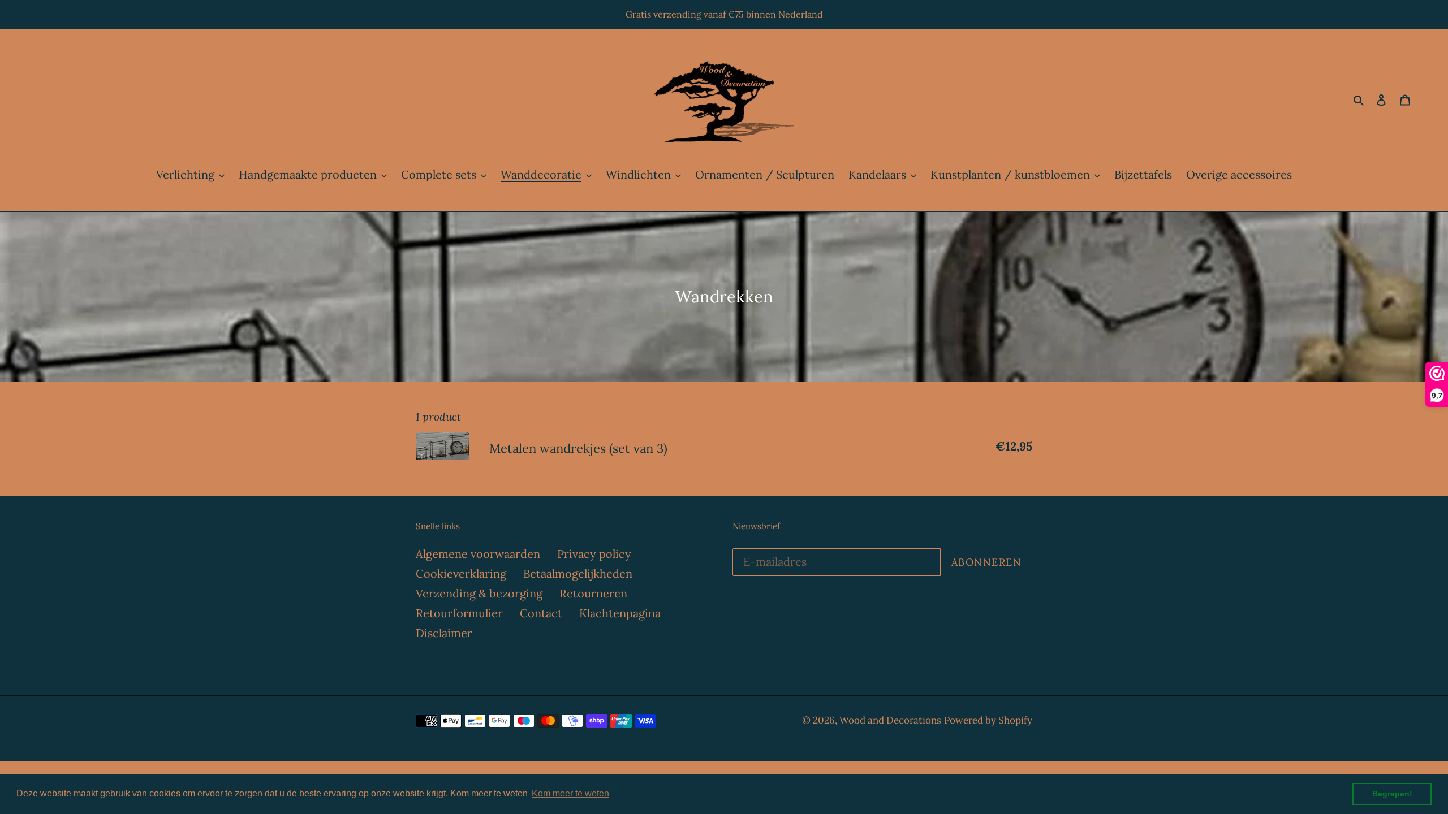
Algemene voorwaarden (478, 554)
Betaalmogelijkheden (577, 573)
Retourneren (593, 593)
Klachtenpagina (620, 613)
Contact (541, 613)
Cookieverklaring (461, 573)
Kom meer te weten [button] (570, 793)
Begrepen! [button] (1392, 793)
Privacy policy (594, 554)
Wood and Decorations (890, 720)
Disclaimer (444, 633)
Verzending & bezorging (479, 593)
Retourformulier (459, 613)
